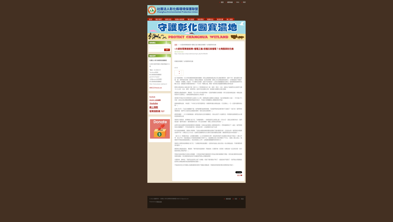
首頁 (222, 2)
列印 (244, 2)
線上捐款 (153, 107)
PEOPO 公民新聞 (155, 100)
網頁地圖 (230, 2)
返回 (238, 175)
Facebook (152, 97)
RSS (237, 2)
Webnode (159, 201)
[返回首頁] (196, 10)
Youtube (153, 103)
